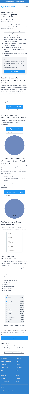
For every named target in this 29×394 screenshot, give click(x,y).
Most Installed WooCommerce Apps (14, 353)
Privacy (18, 378)
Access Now (14, 71)
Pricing (3, 378)
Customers (19, 367)
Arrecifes (11, 242)
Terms (17, 381)
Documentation (5, 381)
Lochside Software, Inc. (7, 391)
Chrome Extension (19, 1)
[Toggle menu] (26, 6)
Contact (18, 364)
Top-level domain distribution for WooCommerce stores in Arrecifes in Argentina (14, 49)
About (17, 361)
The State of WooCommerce (12, 351)
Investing (3, 364)
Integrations (4, 367)
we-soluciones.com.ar (14, 239)
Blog (17, 370)
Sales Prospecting (6, 361)
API (2, 370)
